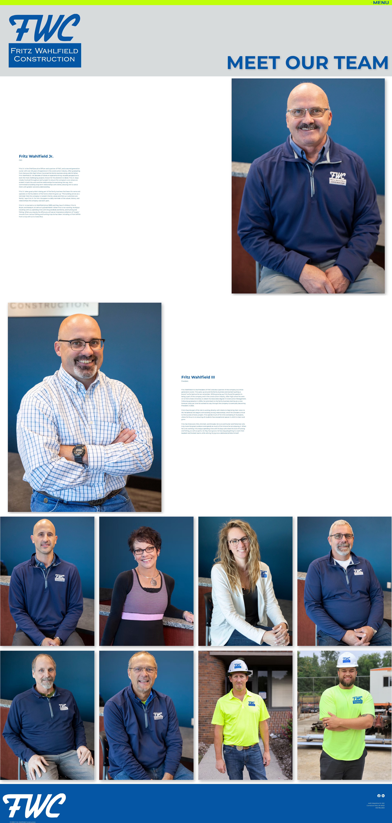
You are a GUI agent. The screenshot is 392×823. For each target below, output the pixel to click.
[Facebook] (378, 795)
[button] (379, 2)
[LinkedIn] (383, 795)
